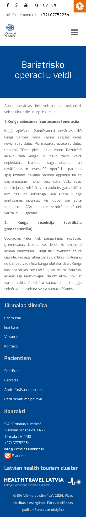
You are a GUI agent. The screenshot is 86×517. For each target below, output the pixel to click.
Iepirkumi (11, 327)
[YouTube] (26, 5)
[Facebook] (7, 5)
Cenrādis (11, 380)
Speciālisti (12, 370)
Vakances (12, 336)
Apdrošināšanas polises (23, 389)
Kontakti (11, 346)
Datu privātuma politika (23, 399)
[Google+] (17, 5)
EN (53, 5)
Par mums (12, 318)
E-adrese (19, 455)
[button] (80, 6)
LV (45, 5)
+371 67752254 (55, 14)
